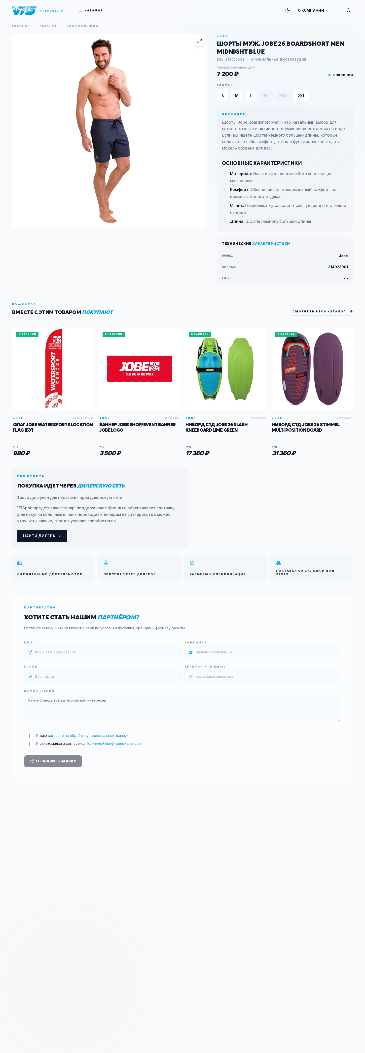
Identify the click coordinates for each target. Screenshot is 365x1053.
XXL (283, 96)
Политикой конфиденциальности (114, 743)
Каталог (93, 10)
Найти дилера (39, 536)
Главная (21, 25)
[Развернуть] (200, 41)
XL (265, 96)
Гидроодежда (83, 25)
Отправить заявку (56, 761)
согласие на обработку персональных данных (88, 735)
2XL (301, 96)
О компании (311, 10)
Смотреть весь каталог (319, 311)
